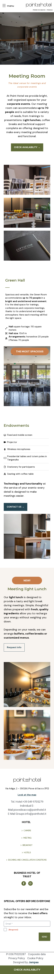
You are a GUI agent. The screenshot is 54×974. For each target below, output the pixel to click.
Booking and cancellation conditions (27, 859)
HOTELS (27, 852)
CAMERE (27, 830)
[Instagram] (30, 883)
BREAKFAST (27, 845)
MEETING (27, 837)
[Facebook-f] (23, 883)
